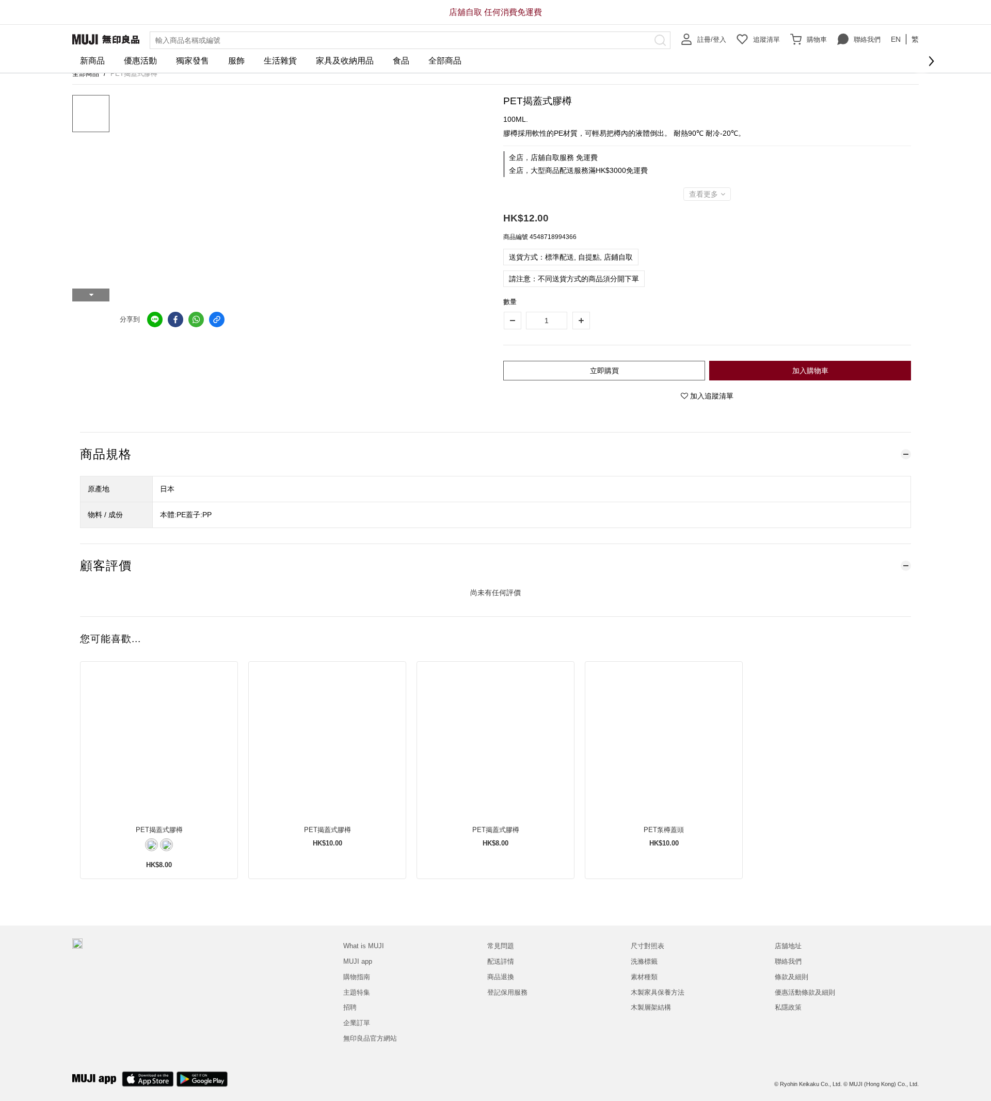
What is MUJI (363, 946)
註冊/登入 (711, 39)
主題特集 (356, 992)
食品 (401, 60)
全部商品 (444, 60)
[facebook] (175, 319)
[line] (155, 319)
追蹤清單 (766, 39)
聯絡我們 (867, 39)
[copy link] (217, 319)
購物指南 (356, 977)
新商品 (92, 60)
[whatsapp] (196, 319)
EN (896, 39)
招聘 (350, 1007)
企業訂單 (356, 1023)
